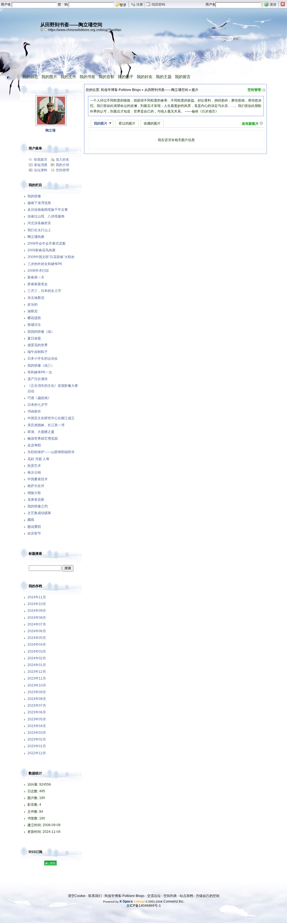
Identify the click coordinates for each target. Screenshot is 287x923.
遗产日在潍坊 (37, 379)
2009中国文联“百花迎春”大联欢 (51, 257)
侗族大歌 (34, 493)
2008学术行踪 (38, 271)
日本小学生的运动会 (42, 358)
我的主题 (164, 76)
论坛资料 (40, 170)
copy (42, 29)
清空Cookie (76, 896)
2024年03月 (36, 651)
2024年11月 (36, 597)
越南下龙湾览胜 (39, 203)
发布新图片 (250, 124)
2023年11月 (36, 678)
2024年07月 (36, 624)
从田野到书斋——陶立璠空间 (166, 90)
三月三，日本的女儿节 (44, 291)
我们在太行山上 (39, 230)
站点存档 (186, 896)
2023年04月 (36, 726)
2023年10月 (36, 685)
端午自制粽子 (37, 352)
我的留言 (183, 76)
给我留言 (40, 159)
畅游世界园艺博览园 (42, 439)
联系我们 (95, 896)
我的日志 (30, 76)
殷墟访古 (34, 325)
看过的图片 (127, 123)
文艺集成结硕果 (39, 513)
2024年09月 (36, 611)
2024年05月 (36, 638)
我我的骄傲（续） (40, 332)
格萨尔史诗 (35, 486)
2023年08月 (36, 699)
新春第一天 (35, 277)
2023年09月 (36, 692)
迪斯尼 (32, 311)
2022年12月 (36, 753)
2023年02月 (36, 739)
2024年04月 (36, 644)
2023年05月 (36, 719)
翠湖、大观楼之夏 (40, 432)
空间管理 (254, 90)
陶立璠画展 (35, 237)
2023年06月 (36, 712)
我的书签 (87, 76)
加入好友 (62, 159)
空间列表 (170, 896)
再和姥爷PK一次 (39, 372)
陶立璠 (50, 130)
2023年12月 (36, 672)
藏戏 (30, 520)
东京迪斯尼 (35, 298)
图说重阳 (34, 527)
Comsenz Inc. (173, 901)
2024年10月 (36, 604)
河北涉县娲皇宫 (39, 223)
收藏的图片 (152, 123)
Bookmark (46, 29)
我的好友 (144, 76)
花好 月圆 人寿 (38, 459)
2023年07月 (36, 706)
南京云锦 (34, 472)
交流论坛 (154, 896)
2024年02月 (36, 658)
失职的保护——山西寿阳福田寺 (51, 452)
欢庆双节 (34, 533)
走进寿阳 (34, 445)
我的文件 (68, 76)
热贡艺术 (34, 466)
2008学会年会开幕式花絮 (46, 243)
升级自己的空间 (207, 896)
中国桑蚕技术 (37, 479)
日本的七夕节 (37, 405)
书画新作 (34, 411)
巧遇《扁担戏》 (39, 398)
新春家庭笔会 (37, 284)
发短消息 (40, 165)
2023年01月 (36, 746)
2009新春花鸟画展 (41, 250)
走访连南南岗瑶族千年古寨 (47, 210)
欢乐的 (32, 304)
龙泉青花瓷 (35, 500)
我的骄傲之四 (37, 506)
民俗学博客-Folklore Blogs (121, 90)
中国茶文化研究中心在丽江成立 (51, 418)
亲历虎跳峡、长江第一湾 (45, 425)
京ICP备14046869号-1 (143, 906)
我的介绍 (62, 165)
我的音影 (106, 76)
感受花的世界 (37, 345)
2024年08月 (36, 618)
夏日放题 (34, 338)
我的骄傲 (34, 196)
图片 (195, 90)
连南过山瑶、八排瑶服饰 (45, 216)
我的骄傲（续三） (40, 365)
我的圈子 (125, 76)
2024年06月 (36, 631)
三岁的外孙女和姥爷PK (44, 264)
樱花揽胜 (34, 318)
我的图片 (49, 76)
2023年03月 (36, 733)
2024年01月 (36, 665)
